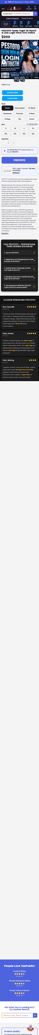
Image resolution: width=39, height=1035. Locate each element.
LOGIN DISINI (12, 98)
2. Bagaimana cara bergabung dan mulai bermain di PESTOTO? (18, 260)
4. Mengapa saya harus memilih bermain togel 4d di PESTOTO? (18, 278)
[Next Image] (35, 62)
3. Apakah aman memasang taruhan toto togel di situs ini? (17, 269)
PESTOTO (19, 160)
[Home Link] (14, 8)
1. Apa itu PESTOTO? (11, 253)
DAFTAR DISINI (12, 93)
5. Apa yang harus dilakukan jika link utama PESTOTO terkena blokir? (17, 286)
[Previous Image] (3, 62)
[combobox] (17, 14)
